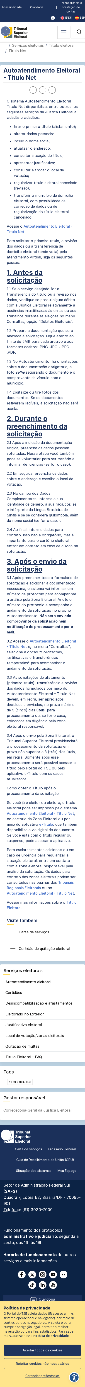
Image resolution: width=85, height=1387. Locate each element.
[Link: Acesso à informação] (53, 18)
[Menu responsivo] (63, 32)
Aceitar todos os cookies (43, 1350)
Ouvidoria (36, 7)
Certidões (13, 992)
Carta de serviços (33, 932)
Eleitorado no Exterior (24, 1014)
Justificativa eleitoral (23, 1024)
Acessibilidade (12, 7)
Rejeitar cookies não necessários (42, 1363)
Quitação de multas (22, 1046)
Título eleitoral (61, 45)
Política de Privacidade (51, 1336)
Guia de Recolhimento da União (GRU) (45, 1160)
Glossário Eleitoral (62, 1149)
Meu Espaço (67, 1171)
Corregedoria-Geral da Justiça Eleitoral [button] (37, 1110)
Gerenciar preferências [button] (42, 1376)
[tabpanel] (42, 504)
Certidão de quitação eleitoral (44, 948)
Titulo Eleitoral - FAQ (23, 1057)
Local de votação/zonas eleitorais (34, 1035)
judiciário (47, 1236)
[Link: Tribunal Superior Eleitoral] (16, 1136)
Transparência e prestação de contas (71, 7)
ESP (82, 17)
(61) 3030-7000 (37, 1209)
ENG (67, 17)
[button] (79, 32)
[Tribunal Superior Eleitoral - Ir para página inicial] (14, 32)
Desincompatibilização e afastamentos (39, 1003)
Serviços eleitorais (28, 45)
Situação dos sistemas (33, 1171)
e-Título (46, 824)
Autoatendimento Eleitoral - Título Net (40, 813)
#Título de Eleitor (20, 1081)
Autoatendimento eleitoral (28, 982)
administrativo (18, 1236)
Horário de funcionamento (30, 1254)
